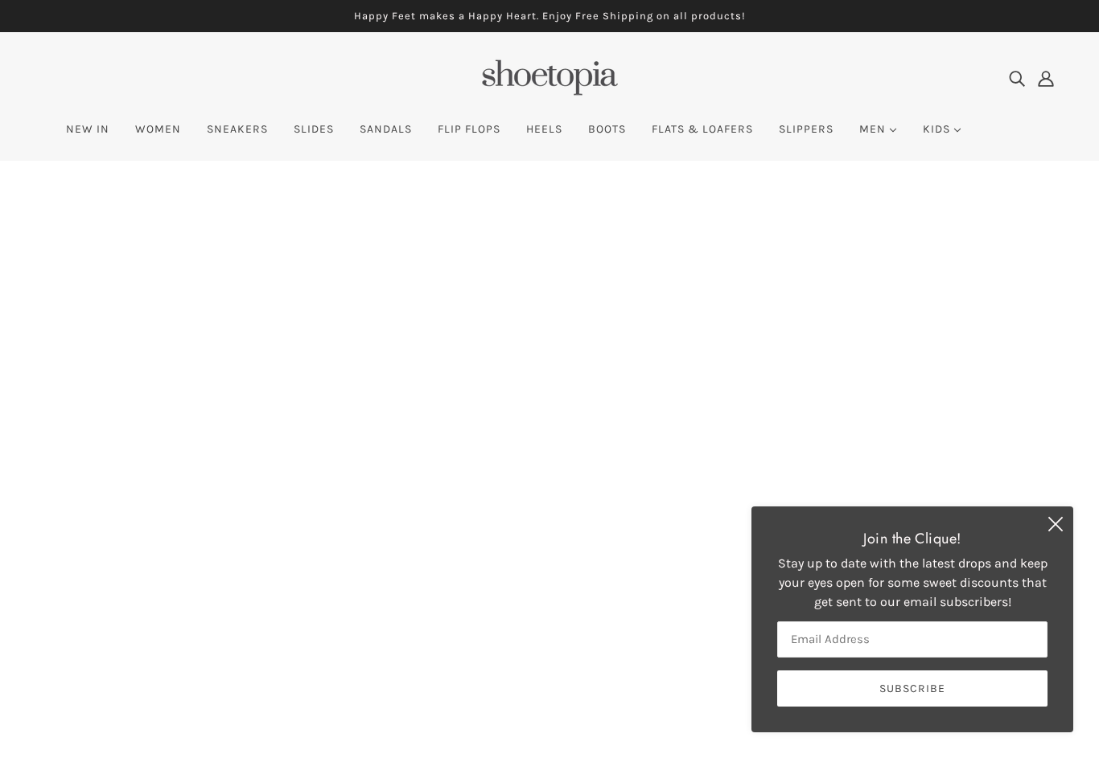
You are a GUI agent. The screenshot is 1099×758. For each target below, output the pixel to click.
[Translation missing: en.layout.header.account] (1045, 78)
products (687, 368)
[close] (1056, 524)
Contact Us (518, 580)
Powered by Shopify (107, 699)
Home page (505, 368)
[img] (1016, 78)
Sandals (509, 561)
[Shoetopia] (549, 92)
